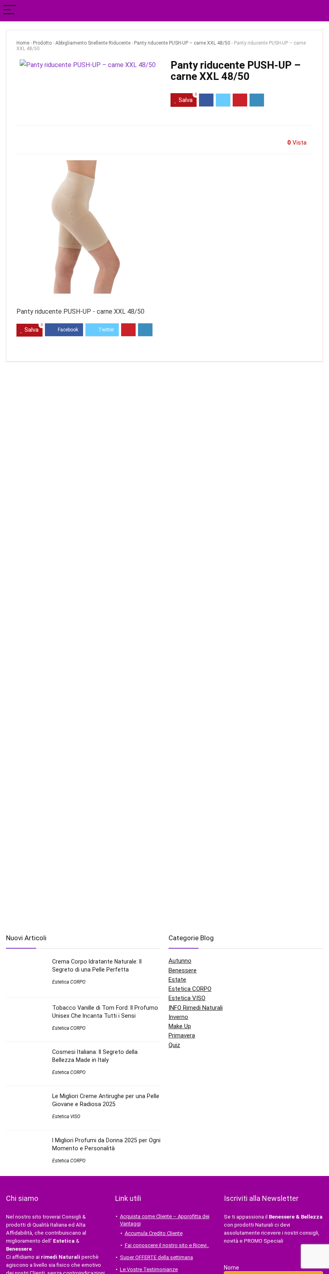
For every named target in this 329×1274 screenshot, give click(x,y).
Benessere (183, 970)
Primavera (182, 1035)
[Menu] (9, 10)
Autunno (180, 960)
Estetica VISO (66, 1116)
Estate (177, 979)
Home (22, 43)
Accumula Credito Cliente (154, 1233)
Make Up (180, 1026)
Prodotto (42, 43)
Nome (231, 1267)
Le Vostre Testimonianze (149, 1269)
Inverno (178, 1017)
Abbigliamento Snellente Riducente (92, 43)
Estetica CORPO (68, 982)
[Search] (316, 10)
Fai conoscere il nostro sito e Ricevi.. (167, 1245)
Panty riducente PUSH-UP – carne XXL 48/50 (182, 43)
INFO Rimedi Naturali (196, 1007)
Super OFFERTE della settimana (156, 1257)
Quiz (174, 1045)
